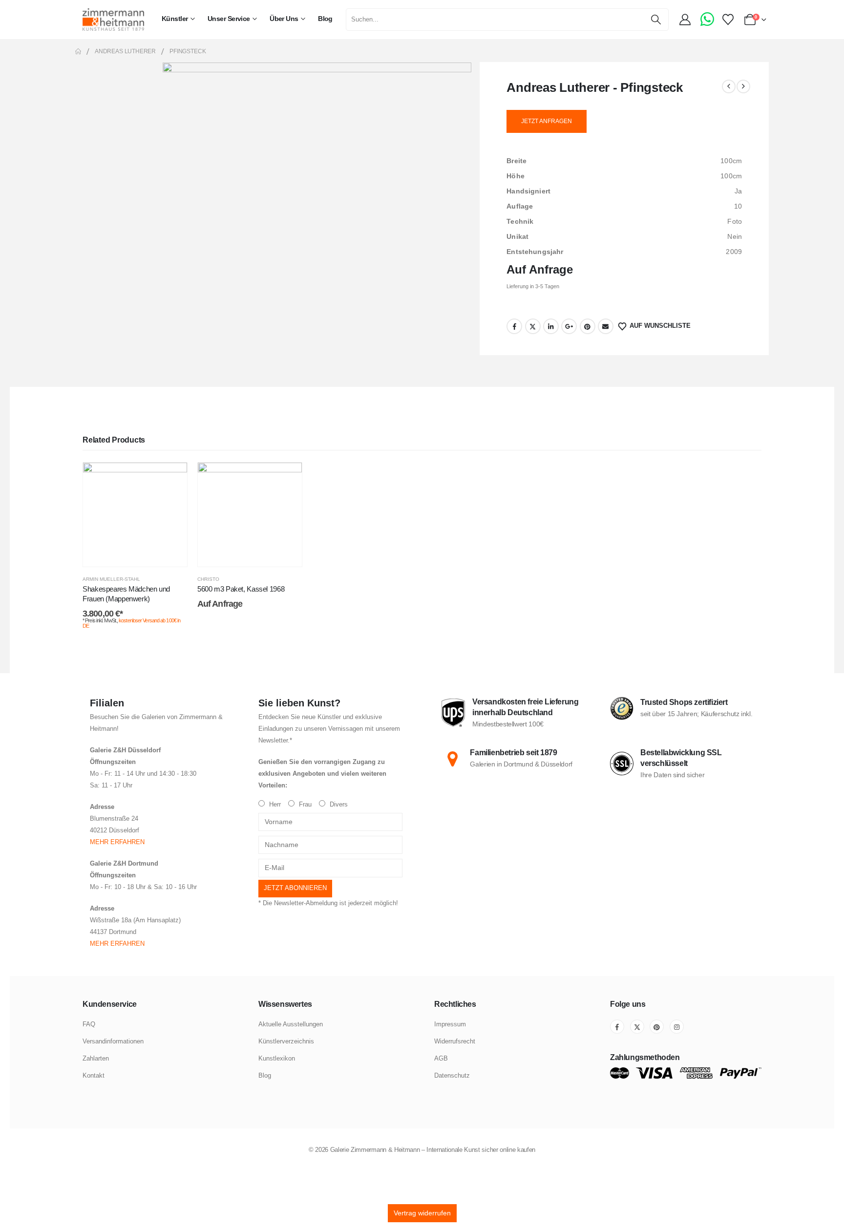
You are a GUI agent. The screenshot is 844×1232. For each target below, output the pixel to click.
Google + (569, 326)
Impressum (450, 1024)
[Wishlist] (728, 19)
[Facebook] (617, 1027)
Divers (338, 804)
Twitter (533, 326)
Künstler (175, 18)
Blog (325, 18)
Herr (274, 804)
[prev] (729, 86)
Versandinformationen (113, 1041)
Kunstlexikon (276, 1058)
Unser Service (229, 18)
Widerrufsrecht (454, 1041)
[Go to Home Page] (78, 51)
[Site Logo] (113, 19)
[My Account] (686, 19)
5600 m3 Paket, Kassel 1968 (240, 589)
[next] (743, 86)
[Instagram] (677, 1027)
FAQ (89, 1024)
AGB (441, 1058)
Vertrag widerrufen (422, 1213)
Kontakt (94, 1075)
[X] (637, 1027)
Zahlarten (96, 1058)
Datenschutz (452, 1075)
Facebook (514, 326)
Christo (208, 579)
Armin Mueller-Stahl (111, 579)
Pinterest (587, 326)
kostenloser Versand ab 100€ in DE (131, 623)
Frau (304, 804)
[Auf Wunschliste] (172, 477)
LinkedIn (551, 326)
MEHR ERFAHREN (117, 842)
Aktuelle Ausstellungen (290, 1024)
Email (605, 326)
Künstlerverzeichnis (286, 1041)
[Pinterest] (657, 1027)
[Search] (656, 19)
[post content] (135, 515)
